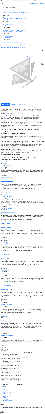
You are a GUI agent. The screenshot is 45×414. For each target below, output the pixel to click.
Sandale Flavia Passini (7, 400)
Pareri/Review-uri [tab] (22, 104)
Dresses (4, 390)
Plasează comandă (17, 42)
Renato (4, 389)
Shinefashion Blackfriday (8, 388)
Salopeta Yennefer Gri (20, 47)
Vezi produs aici (30, 56)
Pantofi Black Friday (7, 392)
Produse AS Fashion (11, 47)
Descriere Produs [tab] (5, 104)
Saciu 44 (4, 386)
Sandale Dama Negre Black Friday (7, 395)
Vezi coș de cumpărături (8, 42)
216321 (4, 397)
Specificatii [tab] (13, 104)
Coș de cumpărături (7, 10)
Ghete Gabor (5, 399)
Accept (2, 411)
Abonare (25, 357)
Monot (4, 393)
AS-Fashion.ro (4, 47)
